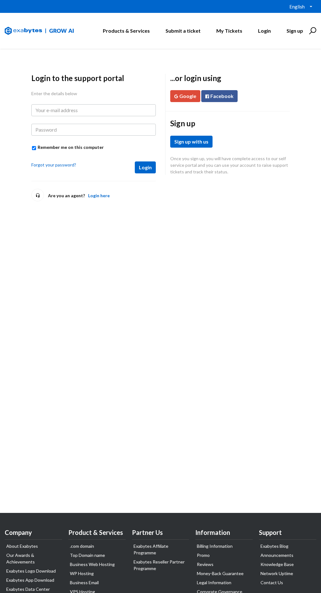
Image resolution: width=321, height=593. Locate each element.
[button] (311, 31)
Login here (99, 195)
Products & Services (126, 31)
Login (145, 167)
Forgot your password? (53, 164)
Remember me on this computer (71, 147)
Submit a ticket (183, 31)
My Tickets (229, 31)
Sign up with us (191, 141)
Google (187, 96)
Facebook (222, 96)
